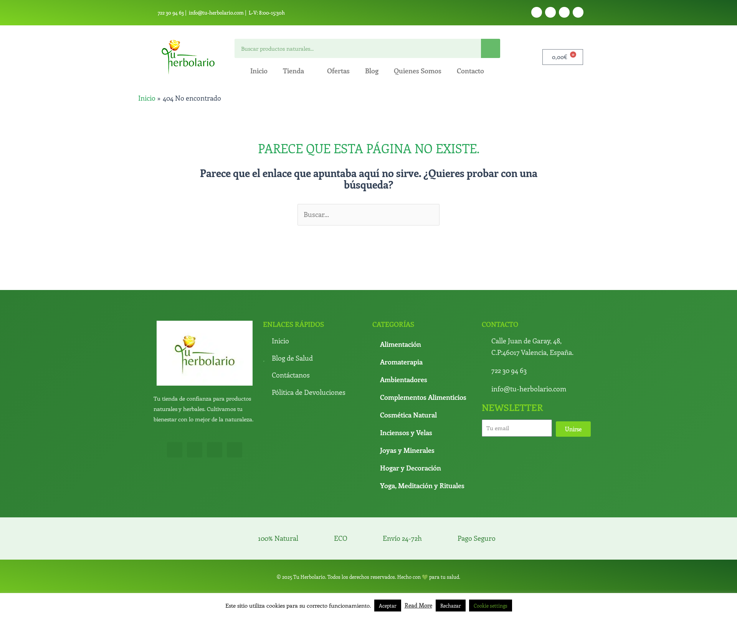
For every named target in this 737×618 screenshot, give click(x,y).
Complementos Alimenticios (423, 397)
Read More (418, 605)
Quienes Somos (417, 70)
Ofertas (338, 70)
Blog (371, 70)
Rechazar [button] (450, 605)
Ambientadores (403, 379)
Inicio (259, 70)
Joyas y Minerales (407, 450)
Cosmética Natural (408, 414)
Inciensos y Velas (406, 432)
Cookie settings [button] (490, 605)
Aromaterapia (401, 361)
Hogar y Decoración (410, 467)
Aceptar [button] (388, 605)
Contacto (470, 70)
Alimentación (400, 344)
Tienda (293, 70)
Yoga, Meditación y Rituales (422, 485)
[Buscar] (490, 48)
